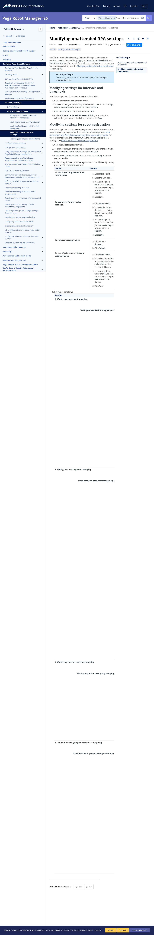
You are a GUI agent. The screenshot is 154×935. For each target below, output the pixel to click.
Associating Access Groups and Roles (20, 217)
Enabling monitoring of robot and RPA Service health (20, 193)
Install (5, 55)
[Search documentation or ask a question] (149, 18)
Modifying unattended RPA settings (21, 133)
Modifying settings (13, 102)
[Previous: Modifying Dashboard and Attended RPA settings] (128, 38)
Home (52, 28)
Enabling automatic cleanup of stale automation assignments (19, 205)
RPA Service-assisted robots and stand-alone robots (23, 165)
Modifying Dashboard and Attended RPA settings (24, 127)
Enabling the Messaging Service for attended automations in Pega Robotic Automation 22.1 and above (20, 85)
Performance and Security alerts (17, 256)
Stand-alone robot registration (17, 171)
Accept (111, 930)
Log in (144, 6)
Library (106, 6)
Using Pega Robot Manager (14, 247)
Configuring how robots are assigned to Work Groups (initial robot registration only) (22, 176)
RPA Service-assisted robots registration (79, 140)
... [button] (83, 28)
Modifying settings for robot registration (95, 66)
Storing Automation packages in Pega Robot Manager (22, 93)
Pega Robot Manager (12, 42)
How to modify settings (17, 111)
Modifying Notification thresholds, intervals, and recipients (23, 116)
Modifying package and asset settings (25, 139)
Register (134, 6)
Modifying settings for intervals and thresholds (132, 63)
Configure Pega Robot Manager (16, 64)
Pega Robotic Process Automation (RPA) (20, 264)
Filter (87, 18)
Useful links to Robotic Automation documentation (18, 269)
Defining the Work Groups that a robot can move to (22, 182)
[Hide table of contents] (40, 29)
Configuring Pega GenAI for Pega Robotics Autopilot (21, 69)
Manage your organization (15, 147)
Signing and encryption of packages (19, 98)
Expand (9, 36)
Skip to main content (10, 2)
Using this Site (93, 6)
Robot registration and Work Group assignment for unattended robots (19, 159)
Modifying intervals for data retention (25, 122)
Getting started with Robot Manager (19, 51)
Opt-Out (123, 930)
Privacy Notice (54, 930)
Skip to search (29, 2)
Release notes (9, 46)
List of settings (13, 107)
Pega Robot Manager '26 (69, 28)
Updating (7, 59)
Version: (52, 45)
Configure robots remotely (15, 143)
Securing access (11, 74)
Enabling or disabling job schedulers (19, 243)
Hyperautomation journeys (14, 260)
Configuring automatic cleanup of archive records (21, 237)
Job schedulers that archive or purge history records (22, 231)
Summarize (135, 45)
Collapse (21, 36)
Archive (116, 6)
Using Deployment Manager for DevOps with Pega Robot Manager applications (23, 152)
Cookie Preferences (139, 930)
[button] (114, 18)
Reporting (7, 251)
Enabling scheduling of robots (17, 187)
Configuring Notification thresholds (19, 221)
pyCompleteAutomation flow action (19, 226)
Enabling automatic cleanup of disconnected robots (23, 199)
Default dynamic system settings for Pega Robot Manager (21, 211)
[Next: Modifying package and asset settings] (133, 38)
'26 (54, 49)
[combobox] (118, 18)
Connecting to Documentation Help (19, 79)
